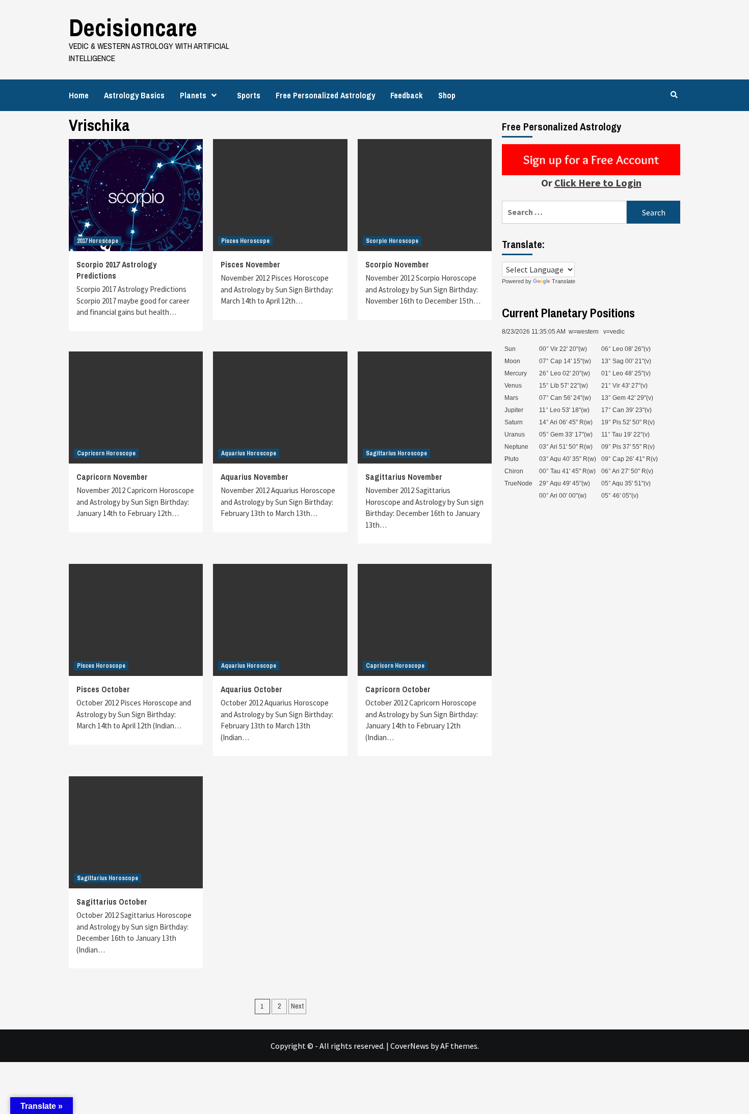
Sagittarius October (111, 901)
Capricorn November (112, 476)
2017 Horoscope (97, 241)
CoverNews (409, 1046)
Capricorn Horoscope (106, 453)
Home (79, 95)
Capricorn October (398, 689)
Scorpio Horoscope (392, 241)
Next (297, 1006)
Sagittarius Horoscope (396, 453)
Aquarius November (254, 476)
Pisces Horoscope (245, 241)
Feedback (406, 95)
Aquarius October (251, 689)
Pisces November (250, 264)
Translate (563, 281)
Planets (193, 95)
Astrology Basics (134, 95)
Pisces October (103, 689)
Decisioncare (133, 27)
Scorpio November (397, 264)
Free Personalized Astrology (325, 95)
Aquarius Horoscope (248, 453)
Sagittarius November (403, 476)
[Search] (673, 94)
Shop (447, 95)
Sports (248, 95)
